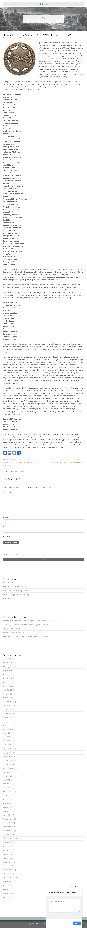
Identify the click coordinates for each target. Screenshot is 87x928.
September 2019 (9, 768)
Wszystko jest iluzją (18, 628)
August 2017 (7, 842)
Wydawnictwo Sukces (11, 621)
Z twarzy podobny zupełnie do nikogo (16, 587)
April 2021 (6, 717)
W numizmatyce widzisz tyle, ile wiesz (16, 590)
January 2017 (7, 862)
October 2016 (8, 874)
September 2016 (9, 877)
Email (6, 527)
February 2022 (8, 702)
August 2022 (7, 690)
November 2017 (9, 831)
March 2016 (7, 897)
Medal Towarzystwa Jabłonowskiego (16, 594)
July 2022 (6, 694)
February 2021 (8, 721)
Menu (43, 3)
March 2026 (7, 659)
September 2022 (9, 686)
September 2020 (9, 729)
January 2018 (7, 823)
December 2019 (9, 756)
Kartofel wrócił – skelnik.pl (12, 636)
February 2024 (8, 666)
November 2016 (9, 870)
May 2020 (6, 737)
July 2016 (6, 885)
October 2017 (8, 835)
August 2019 (7, 772)
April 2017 (6, 858)
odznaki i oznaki (18, 472)
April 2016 (6, 893)
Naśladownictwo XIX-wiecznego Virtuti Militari (31, 625)
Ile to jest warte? (9, 583)
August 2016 (7, 881)
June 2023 (6, 678)
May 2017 (6, 854)
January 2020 (7, 752)
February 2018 (8, 819)
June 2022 (6, 698)
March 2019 (7, 788)
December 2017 (9, 827)
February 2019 (8, 791)
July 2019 (6, 776)
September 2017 (9, 838)
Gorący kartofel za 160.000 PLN (36, 636)
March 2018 (7, 815)
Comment (7, 492)
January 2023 (7, 682)
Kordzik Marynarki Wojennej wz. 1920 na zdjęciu (39, 621)
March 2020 (7, 745)
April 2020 (6, 741)
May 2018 (6, 807)
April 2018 (6, 811)
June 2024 (6, 663)
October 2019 (8, 764)
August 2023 (7, 670)
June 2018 (6, 803)
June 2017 (6, 850)
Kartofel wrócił (8, 598)
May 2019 (6, 780)
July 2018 (6, 799)
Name (6, 517)
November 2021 (9, 713)
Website (6, 536)
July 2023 (6, 674)
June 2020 (6, 733)
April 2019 (6, 784)
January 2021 (7, 725)
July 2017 (6, 846)
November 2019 (9, 760)
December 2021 (9, 709)
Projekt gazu (7, 625)
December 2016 (9, 866)
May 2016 (6, 889)
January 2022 (7, 705)
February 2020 (8, 749)
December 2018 (9, 795)
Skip (69, 923)
